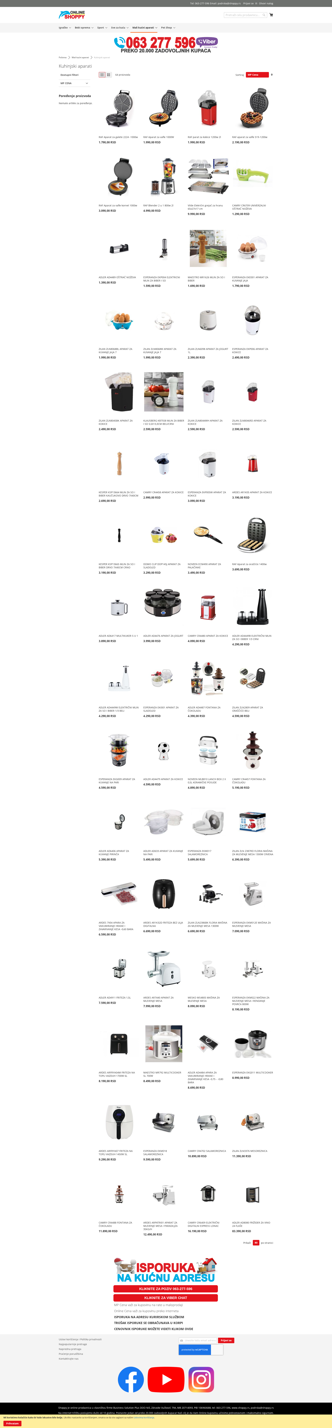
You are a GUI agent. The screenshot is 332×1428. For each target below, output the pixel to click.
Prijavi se (248, 3)
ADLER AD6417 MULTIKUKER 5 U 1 (118, 635)
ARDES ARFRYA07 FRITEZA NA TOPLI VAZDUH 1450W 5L (116, 1152)
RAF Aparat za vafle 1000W (158, 137)
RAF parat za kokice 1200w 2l (204, 137)
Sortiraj (240, 74)
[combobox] (245, 15)
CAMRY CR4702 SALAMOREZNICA (207, 1151)
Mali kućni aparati (80, 57)
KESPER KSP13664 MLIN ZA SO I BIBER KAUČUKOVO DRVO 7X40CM (118, 494)
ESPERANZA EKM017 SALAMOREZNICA (199, 852)
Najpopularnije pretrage (73, 1344)
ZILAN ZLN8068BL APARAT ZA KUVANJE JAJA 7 (115, 350)
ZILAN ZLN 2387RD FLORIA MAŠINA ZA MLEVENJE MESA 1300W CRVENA (252, 852)
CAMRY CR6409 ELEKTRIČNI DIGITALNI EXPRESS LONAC (203, 1224)
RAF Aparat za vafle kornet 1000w (118, 205)
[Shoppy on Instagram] (201, 1391)
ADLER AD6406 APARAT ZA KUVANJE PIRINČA (114, 852)
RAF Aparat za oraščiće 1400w (249, 564)
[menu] (166, 28)
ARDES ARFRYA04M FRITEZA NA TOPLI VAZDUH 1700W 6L (117, 1074)
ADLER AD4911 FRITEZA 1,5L (115, 997)
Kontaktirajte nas (69, 1358)
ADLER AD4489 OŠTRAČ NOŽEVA (117, 277)
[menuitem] (64, 27)
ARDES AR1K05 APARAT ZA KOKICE (252, 492)
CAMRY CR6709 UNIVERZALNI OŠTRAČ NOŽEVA (249, 207)
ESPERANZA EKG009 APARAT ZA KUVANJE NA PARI (117, 780)
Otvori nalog (266, 3)
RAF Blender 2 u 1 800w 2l (158, 205)
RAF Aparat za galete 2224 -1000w (118, 137)
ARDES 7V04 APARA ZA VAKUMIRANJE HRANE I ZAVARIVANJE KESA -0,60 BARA (116, 926)
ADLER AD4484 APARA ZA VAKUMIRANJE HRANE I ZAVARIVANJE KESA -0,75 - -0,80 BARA (205, 1077)
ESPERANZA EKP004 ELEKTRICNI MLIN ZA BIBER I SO (161, 279)
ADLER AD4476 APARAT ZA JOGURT (163, 635)
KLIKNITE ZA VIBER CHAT (165, 1298)
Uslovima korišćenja (144, 1417)
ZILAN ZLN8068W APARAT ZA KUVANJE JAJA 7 (159, 350)
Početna (63, 57)
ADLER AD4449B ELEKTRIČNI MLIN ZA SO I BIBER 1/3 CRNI (251, 637)
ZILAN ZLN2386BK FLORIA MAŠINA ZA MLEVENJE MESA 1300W (207, 924)
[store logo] (72, 15)
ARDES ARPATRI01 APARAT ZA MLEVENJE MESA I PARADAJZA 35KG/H (160, 1226)
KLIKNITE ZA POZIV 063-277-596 (165, 1289)
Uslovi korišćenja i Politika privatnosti (80, 1339)
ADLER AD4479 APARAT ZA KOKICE (163, 779)
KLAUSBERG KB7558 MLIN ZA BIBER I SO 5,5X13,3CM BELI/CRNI (163, 422)
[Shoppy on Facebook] (131, 1391)
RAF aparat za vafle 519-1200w (249, 137)
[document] (166, 1421)
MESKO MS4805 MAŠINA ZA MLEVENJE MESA (204, 999)
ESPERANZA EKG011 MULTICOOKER (252, 1072)
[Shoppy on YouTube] (166, 1391)
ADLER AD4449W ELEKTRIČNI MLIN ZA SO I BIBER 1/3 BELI (119, 709)
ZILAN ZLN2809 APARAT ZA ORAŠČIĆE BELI (247, 709)
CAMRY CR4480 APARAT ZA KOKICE (208, 635)
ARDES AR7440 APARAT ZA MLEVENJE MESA (158, 999)
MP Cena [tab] (66, 83)
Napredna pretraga (70, 1349)
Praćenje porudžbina (71, 1353)
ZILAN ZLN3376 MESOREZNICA (249, 1151)
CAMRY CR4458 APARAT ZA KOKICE (163, 492)
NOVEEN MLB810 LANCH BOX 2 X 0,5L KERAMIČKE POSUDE (207, 780)
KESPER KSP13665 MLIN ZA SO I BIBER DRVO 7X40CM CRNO (117, 565)
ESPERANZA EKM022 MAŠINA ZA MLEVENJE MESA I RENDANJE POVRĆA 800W (250, 1001)
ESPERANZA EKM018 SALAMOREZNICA (155, 1152)
